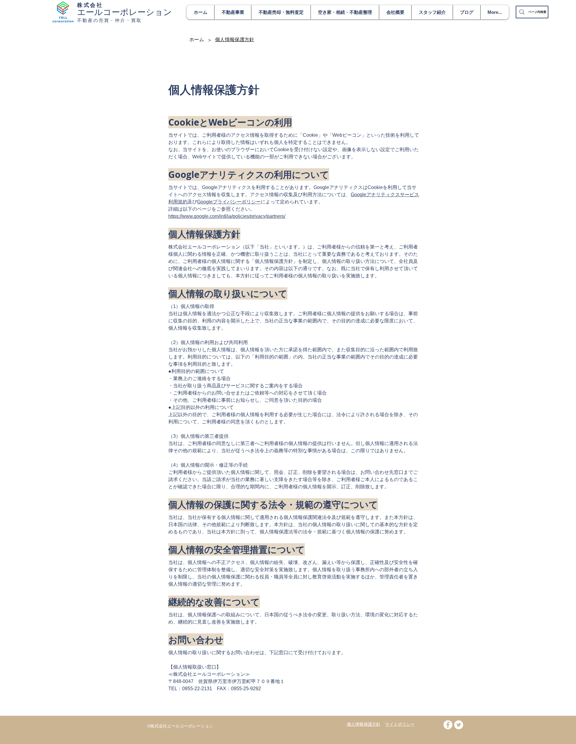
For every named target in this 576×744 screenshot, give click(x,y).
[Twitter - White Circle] (458, 724)
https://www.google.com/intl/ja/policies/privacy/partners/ (226, 216)
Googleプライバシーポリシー (229, 201)
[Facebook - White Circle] (447, 724)
